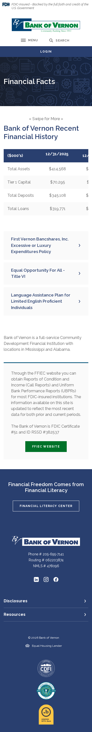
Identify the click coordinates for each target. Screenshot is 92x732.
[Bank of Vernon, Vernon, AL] (46, 25)
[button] (46, 245)
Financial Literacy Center (46, 506)
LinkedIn (36, 579)
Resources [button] (15, 614)
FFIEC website (49, 446)
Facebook (55, 579)
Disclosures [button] (15, 601)
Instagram (46, 579)
